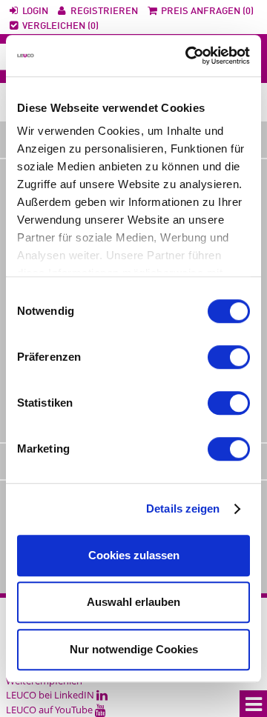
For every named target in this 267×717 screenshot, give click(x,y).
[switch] (229, 357)
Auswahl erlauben (133, 602)
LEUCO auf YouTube (50, 709)
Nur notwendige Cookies (134, 649)
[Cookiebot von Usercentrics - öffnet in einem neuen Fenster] (188, 55)
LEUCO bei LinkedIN (51, 694)
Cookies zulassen (133, 555)
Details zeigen (183, 508)
